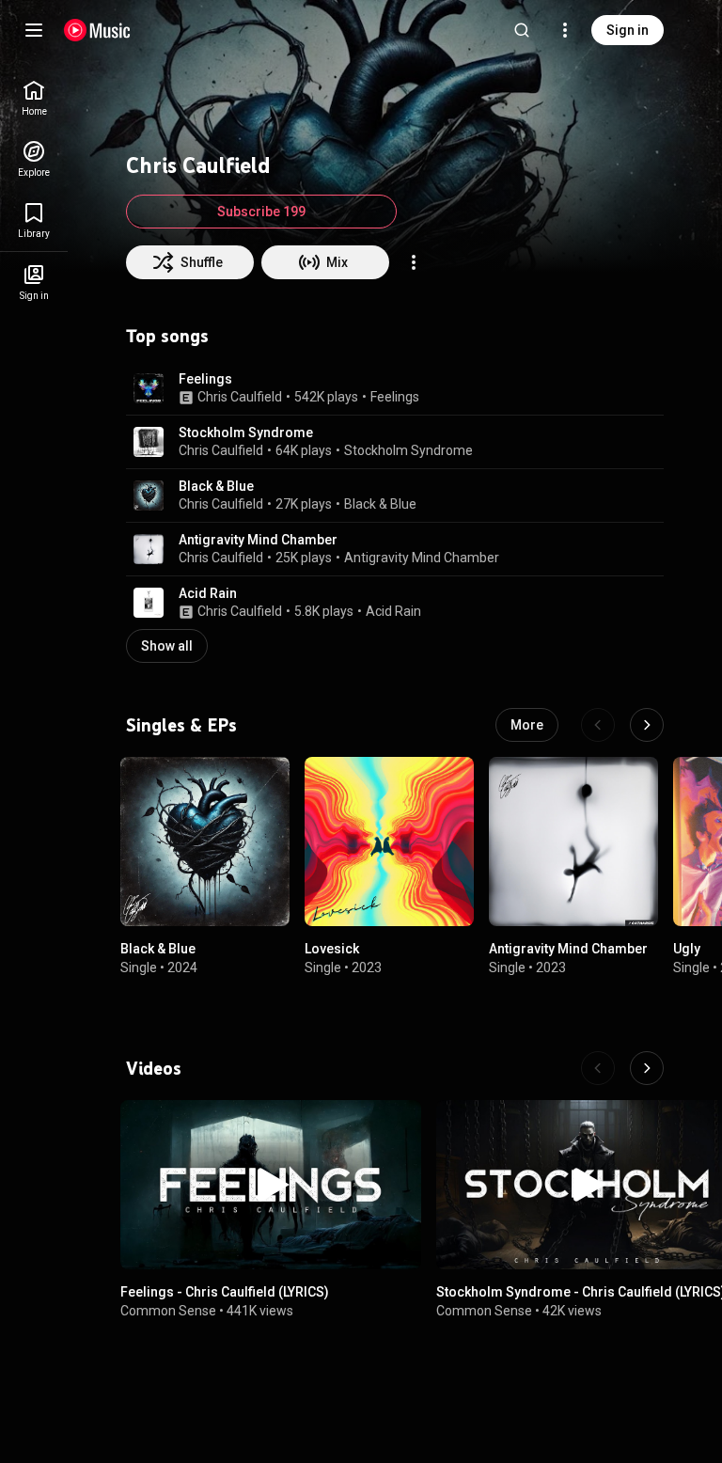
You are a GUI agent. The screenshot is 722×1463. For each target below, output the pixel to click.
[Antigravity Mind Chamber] (573, 841)
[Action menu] (414, 262)
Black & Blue (216, 486)
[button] (148, 388)
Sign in (627, 30)
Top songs (167, 335)
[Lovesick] (389, 841)
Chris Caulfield (239, 396)
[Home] (97, 30)
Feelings (205, 378)
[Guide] (34, 30)
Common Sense (168, 1310)
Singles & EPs (181, 725)
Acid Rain (208, 593)
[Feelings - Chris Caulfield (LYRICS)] (270, 1184)
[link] (34, 98)
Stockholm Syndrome (246, 432)
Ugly (686, 948)
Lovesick (332, 948)
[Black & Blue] (205, 841)
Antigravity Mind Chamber (258, 539)
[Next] (646, 724)
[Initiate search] (522, 30)
